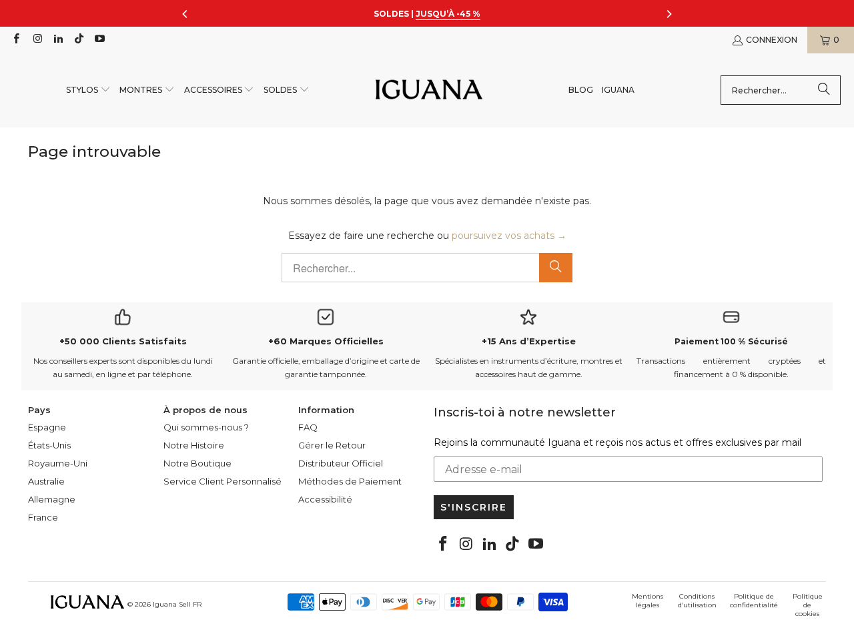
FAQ (308, 427)
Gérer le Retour (332, 445)
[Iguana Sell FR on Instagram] (36, 40)
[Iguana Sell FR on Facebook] (15, 40)
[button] (88, 90)
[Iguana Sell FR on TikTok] (78, 40)
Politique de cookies (808, 605)
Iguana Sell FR (177, 604)
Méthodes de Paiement (350, 481)
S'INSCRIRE (473, 507)
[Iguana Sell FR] (429, 90)
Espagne (47, 427)
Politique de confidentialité (754, 600)
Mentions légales (647, 600)
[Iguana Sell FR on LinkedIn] (57, 40)
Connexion (771, 40)
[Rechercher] (824, 90)
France (43, 517)
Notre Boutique (197, 463)
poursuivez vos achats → (509, 236)
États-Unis (49, 445)
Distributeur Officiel (340, 463)
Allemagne (51, 499)
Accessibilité (325, 499)
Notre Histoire (193, 445)
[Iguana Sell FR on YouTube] (99, 40)
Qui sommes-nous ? (206, 427)
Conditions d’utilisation (697, 600)
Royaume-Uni (57, 463)
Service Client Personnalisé (222, 481)
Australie (46, 481)
